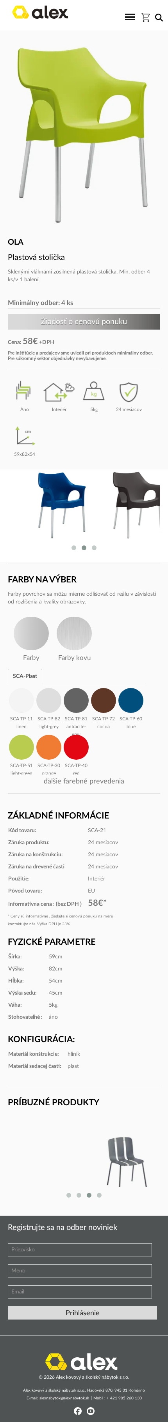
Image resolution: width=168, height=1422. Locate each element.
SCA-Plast (25, 676)
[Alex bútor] (81, 1361)
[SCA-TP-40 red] (76, 746)
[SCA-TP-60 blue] (130, 699)
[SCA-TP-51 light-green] (21, 746)
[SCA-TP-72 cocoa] (103, 699)
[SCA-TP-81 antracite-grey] (76, 699)
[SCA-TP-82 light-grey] (48, 699)
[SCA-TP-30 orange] (48, 746)
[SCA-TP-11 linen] (21, 699)
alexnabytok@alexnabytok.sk (64, 1398)
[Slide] (84, 1159)
